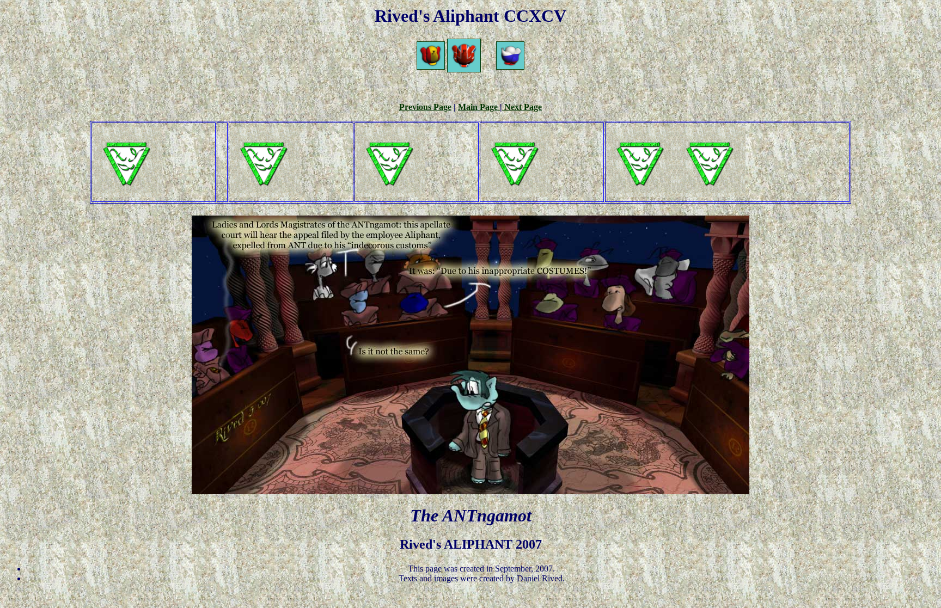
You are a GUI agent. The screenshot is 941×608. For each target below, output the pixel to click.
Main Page (479, 107)
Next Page (522, 107)
